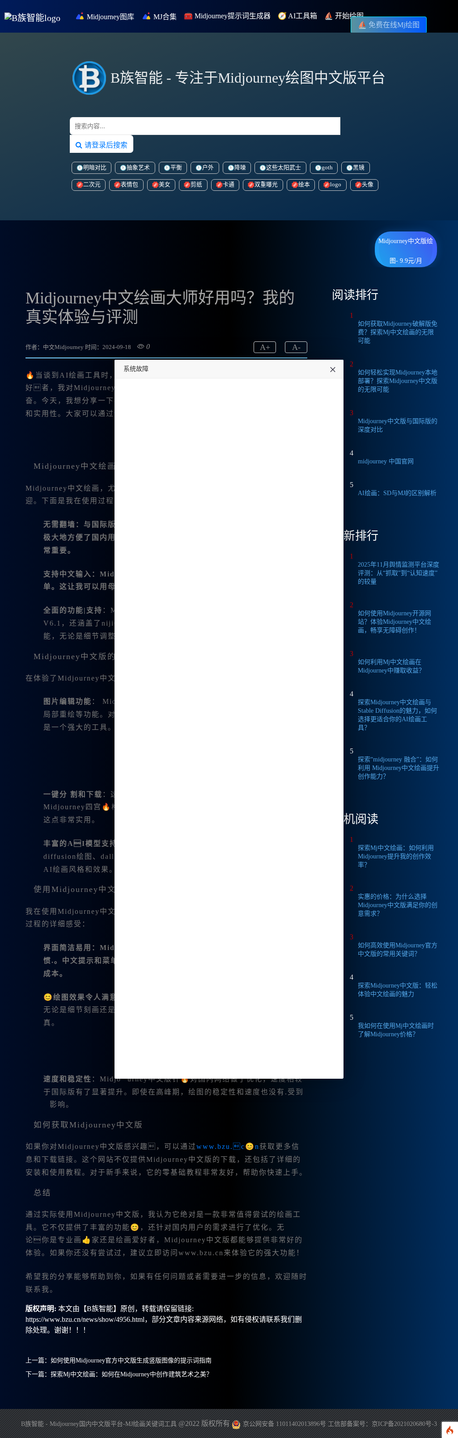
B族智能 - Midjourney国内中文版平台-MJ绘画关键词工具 (99, 1424)
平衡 (176, 167)
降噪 (240, 167)
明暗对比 (94, 167)
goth (327, 167)
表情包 (129, 184)
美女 (164, 184)
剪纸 (196, 184)
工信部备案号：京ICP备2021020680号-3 (382, 1424)
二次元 (92, 184)
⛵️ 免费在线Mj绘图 (389, 25)
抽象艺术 (138, 167)
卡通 (228, 184)
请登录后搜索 (104, 144)
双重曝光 (266, 184)
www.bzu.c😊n (227, 1146)
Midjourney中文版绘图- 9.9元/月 (405, 244)
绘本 (304, 184)
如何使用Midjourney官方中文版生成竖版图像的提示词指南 (131, 1360)
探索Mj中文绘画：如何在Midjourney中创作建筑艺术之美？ (131, 1374)
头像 (367, 184)
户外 (208, 167)
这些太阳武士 (283, 167)
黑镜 (359, 167)
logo (335, 184)
